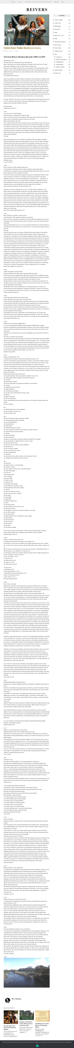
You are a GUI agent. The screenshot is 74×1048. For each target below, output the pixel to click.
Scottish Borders (59, 64)
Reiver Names (58, 45)
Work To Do (58, 73)
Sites (56, 54)
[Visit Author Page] (7, 1000)
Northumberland (59, 62)
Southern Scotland (60, 67)
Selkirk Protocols (59, 51)
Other (17, 51)
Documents (57, 29)
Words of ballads (58, 70)
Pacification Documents (60, 41)
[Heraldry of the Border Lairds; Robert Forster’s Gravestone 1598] (27, 1015)
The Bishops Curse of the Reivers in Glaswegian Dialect (42, 1025)
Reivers (37, 9)
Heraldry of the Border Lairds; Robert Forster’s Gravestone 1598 (26, 1023)
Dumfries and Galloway (61, 59)
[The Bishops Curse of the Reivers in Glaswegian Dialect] (42, 1016)
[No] (72, 1044)
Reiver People (58, 48)
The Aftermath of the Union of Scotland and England (10, 1027)
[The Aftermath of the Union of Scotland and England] (11, 1017)
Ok (37, 1045)
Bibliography (58, 26)
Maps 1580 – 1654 (59, 35)
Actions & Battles (59, 20)
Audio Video (58, 23)
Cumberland (58, 57)
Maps (56, 32)
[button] (62, 2)
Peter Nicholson (16, 999)
